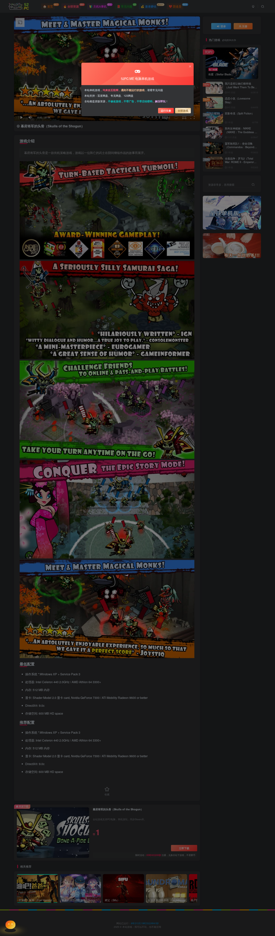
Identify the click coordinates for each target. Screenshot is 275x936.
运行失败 (166, 110)
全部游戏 (183, 110)
